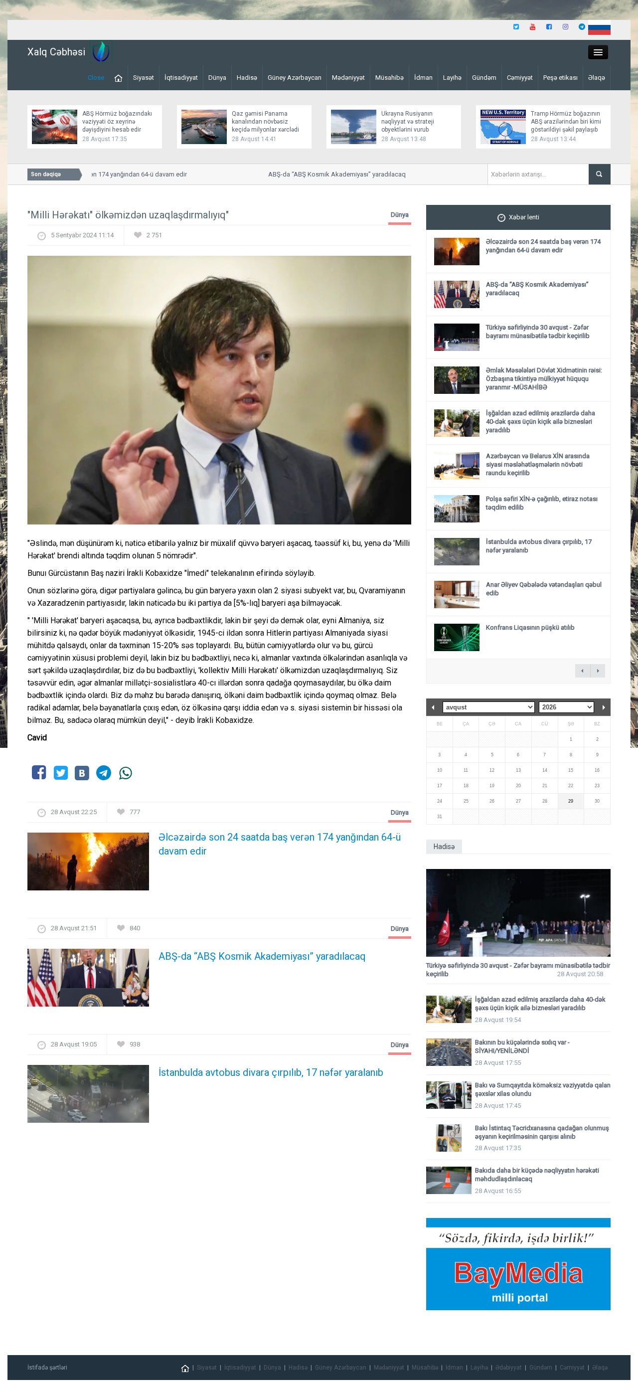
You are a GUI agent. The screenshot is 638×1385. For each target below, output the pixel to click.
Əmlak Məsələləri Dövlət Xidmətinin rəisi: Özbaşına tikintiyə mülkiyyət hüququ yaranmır (544, 378)
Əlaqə (596, 77)
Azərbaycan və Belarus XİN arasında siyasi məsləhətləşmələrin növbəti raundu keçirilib (538, 464)
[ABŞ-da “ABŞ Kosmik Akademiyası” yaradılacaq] (88, 981)
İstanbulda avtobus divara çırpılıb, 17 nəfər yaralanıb (271, 1072)
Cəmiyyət (520, 77)
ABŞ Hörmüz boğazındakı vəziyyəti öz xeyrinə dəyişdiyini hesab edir (117, 121)
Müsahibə (389, 77)
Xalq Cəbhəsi (56, 52)
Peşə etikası (560, 77)
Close (96, 77)
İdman (423, 77)
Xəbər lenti (524, 217)
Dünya (217, 77)
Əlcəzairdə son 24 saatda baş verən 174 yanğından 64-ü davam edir (280, 844)
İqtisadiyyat (181, 77)
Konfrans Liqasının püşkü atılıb (530, 627)
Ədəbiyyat (508, 1367)
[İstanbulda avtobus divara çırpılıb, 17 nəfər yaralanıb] (88, 1097)
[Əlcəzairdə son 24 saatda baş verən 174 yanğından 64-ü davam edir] (88, 864)
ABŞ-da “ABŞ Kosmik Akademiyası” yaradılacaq (324, 174)
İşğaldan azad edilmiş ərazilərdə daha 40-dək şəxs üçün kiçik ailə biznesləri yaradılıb (540, 421)
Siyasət (143, 77)
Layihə (452, 77)
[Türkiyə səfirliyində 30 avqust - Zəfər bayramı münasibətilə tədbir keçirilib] (518, 913)
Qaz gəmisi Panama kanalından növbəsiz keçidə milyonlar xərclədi (265, 121)
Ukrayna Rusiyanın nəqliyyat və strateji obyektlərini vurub (407, 121)
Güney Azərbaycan (294, 77)
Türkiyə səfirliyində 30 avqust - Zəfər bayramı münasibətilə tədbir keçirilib (538, 332)
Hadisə (247, 77)
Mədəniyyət (348, 77)
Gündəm (484, 77)
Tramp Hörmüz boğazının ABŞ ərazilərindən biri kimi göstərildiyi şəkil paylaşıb (566, 121)
